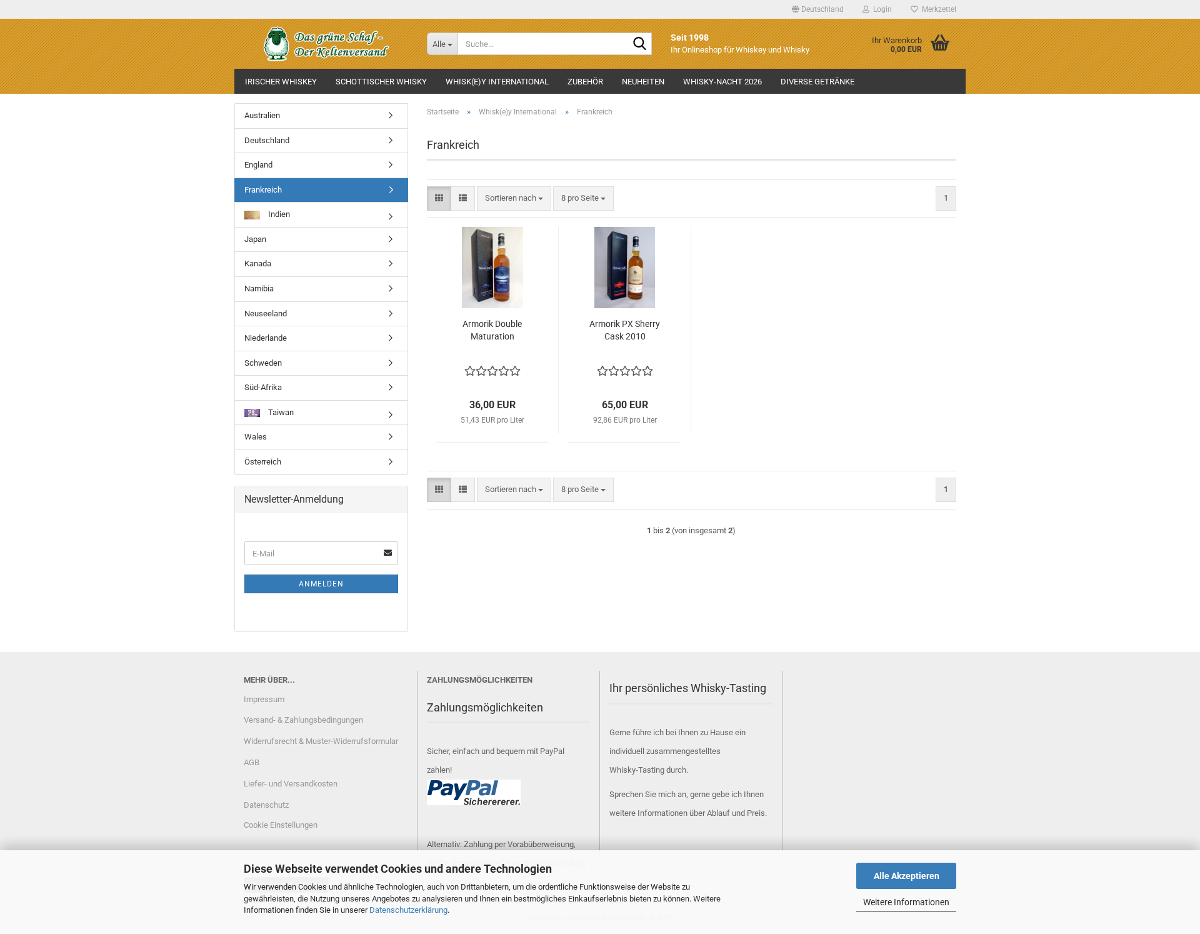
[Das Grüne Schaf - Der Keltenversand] (326, 44)
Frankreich (263, 189)
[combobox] (514, 198)
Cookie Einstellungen (281, 825)
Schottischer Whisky (381, 81)
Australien (262, 115)
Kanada (257, 263)
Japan (255, 239)
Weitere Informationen (906, 902)
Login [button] (880, 9)
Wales (255, 436)
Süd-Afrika (263, 387)
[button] (817, 9)
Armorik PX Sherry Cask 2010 (624, 330)
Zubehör (585, 81)
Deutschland (266, 140)
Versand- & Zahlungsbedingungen (303, 720)
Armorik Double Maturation (492, 330)
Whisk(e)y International (497, 81)
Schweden (263, 363)
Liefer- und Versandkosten (291, 783)
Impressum (264, 699)
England (258, 164)
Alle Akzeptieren (906, 876)
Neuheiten (643, 81)
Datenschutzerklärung (408, 910)
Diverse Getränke (817, 81)
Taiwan (280, 412)
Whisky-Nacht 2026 (722, 81)
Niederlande (265, 338)
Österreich (262, 461)
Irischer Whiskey (281, 81)
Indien (278, 214)
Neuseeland (265, 313)
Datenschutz (266, 805)
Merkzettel (937, 9)
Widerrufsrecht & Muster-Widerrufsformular (321, 741)
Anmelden (321, 584)
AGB (251, 762)
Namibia (259, 288)
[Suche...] (640, 44)
